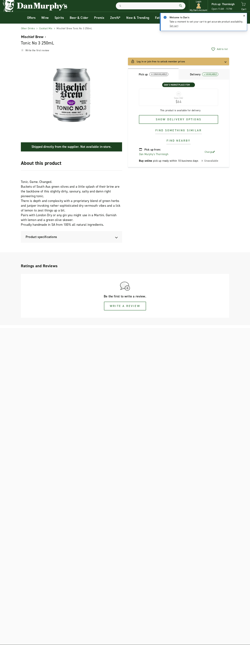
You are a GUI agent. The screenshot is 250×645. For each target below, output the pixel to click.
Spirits (59, 18)
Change (209, 152)
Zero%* (115, 18)
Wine (45, 18)
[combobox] (150, 5)
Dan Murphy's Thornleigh (153, 154)
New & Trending (137, 18)
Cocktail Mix (46, 28)
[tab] (153, 74)
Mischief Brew (32, 36)
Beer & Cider (79, 18)
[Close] (244, 15)
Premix (99, 18)
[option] (71, 95)
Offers (31, 18)
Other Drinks (28, 28)
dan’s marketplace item (177, 84)
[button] (198, 6)
